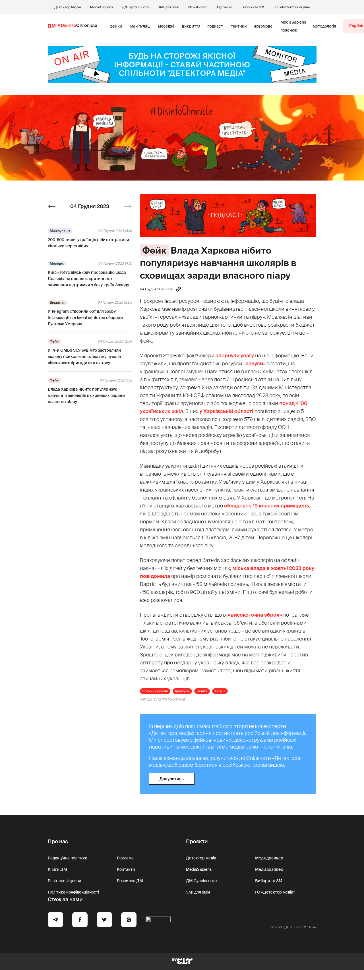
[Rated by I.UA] (158, 920)
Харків (220, 691)
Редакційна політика (67, 858)
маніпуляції (140, 26)
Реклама (125, 858)
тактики (239, 26)
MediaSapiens (101, 7)
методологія (324, 26)
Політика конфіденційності (73, 892)
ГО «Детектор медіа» (292, 7)
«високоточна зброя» (255, 615)
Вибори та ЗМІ (253, 7)
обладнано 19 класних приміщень (266, 505)
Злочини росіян (155, 691)
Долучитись (172, 778)
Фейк (154, 250)
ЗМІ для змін (168, 7)
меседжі (166, 26)
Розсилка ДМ (130, 880)
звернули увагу (235, 355)
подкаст (215, 26)
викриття (191, 26)
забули (254, 363)
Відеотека (224, 7)
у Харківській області (226, 411)
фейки (116, 26)
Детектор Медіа (67, 7)
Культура (182, 691)
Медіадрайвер (269, 858)
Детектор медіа (201, 858)
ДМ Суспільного (135, 7)
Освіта (202, 691)
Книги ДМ (57, 869)
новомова (263, 26)
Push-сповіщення (64, 880)
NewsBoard (197, 7)
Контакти (126, 869)
